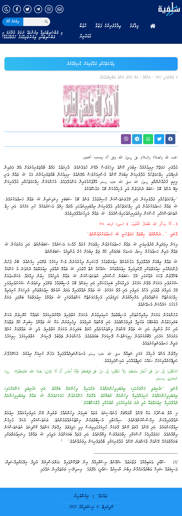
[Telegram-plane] (38, 9)
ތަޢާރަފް (102, 496)
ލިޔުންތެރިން (81, 496)
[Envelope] (59, 9)
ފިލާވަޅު (134, 26)
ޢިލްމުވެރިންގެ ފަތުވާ (108, 26)
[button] (170, 139)
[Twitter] (28, 9)
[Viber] (49, 9)
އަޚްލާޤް (146, 77)
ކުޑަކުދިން (85, 36)
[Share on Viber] (126, 139)
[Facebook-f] (17, 9)
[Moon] (6, 9)
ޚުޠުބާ (83, 26)
